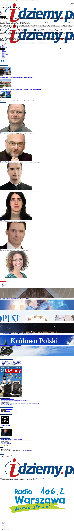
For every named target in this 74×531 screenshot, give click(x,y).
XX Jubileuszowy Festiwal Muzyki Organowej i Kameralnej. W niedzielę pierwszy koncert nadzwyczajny (17, 333)
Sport (3, 50)
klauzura (3, 53)
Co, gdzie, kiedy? (3, 281)
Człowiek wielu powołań (5, 442)
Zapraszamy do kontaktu (28, 450)
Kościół (3, 44)
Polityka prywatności (5, 529)
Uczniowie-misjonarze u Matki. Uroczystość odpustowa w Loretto (11, 321)
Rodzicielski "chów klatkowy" (6, 443)
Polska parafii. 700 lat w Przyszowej (6, 161)
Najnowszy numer (9, 0)
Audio (33, 0)
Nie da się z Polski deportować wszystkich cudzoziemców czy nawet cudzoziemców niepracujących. (16, 133)
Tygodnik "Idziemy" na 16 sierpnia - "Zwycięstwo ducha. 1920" (11, 439)
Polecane (3, 522)
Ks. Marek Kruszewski (4, 437)
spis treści (11, 359)
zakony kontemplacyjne (6, 52)
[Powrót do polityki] (16, 248)
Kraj (3, 283)
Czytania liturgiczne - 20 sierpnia (6, 401)
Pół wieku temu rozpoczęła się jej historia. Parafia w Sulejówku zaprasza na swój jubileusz (14, 298)
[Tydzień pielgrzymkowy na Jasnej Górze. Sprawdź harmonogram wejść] (37, 351)
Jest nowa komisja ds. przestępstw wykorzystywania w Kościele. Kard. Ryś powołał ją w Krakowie (20, 89)
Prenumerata (25, 0)
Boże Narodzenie (5, 54)
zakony (3, 57)
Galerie (31, 0)
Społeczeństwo (4, 47)
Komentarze (4, 51)
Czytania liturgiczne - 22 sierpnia (6, 404)
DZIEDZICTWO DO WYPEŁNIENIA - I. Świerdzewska (11, 361)
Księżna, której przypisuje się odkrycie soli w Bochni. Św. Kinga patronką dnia (16, 77)
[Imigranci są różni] (16, 131)
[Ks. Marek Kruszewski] (6, 436)
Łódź (3, 286)
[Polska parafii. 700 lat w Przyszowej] (16, 160)
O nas (3, 525)
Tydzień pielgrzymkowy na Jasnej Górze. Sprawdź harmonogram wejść (11, 356)
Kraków (3, 55)
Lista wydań (15, 0)
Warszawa (4, 284)
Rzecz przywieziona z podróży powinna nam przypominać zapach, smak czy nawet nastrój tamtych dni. (16, 279)
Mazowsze (4, 285)
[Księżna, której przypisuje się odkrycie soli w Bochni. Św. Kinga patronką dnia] (37, 71)
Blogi (38, 0)
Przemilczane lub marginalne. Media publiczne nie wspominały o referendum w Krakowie (18, 100)
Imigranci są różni (3, 132)
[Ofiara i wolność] (16, 219)
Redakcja (3, 526)
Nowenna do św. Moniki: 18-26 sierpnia (7, 399)
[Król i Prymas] (16, 190)
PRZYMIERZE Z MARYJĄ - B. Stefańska (9, 364)
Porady (35, 0)
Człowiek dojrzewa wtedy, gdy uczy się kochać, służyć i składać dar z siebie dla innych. (14, 221)
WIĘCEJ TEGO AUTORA (13, 65)
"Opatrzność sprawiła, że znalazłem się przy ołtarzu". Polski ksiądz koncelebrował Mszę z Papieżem (17, 440)
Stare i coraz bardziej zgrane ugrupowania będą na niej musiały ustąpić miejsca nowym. (14, 250)
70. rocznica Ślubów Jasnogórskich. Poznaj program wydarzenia (10, 345)
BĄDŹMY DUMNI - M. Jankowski (8, 365)
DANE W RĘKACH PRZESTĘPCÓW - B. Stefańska (11, 362)
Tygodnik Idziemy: (3, 0)
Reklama (28, 0)
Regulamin (4, 528)
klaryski (3, 56)
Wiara (3, 45)
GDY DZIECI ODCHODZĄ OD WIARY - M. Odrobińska (12, 363)
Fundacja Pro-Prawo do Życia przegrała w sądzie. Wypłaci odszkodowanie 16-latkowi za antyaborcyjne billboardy (20, 403)
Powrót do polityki (3, 249)
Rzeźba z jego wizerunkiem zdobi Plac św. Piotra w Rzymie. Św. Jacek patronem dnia (15, 400)
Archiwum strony (19, 0)
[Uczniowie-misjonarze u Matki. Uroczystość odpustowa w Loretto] (37, 316)
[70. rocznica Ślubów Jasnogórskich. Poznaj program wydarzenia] (37, 340)
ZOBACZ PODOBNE (4, 65)
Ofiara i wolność (3, 220)
